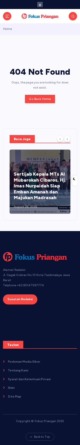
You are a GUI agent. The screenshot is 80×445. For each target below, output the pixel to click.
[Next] (67, 138)
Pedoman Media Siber (24, 361)
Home (7, 29)
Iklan (11, 388)
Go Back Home (40, 99)
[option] (40, 182)
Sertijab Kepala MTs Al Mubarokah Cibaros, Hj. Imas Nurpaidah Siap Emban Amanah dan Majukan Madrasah (40, 185)
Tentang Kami (18, 370)
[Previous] (60, 138)
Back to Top (42, 436)
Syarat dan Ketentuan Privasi (29, 379)
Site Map (14, 396)
